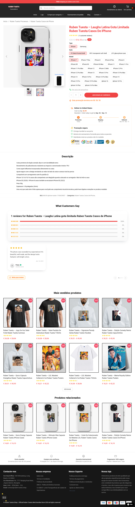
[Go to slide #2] (40, 92)
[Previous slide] (6, 56)
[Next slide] (62, 56)
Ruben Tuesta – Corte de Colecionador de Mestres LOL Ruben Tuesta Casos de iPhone (83, 437)
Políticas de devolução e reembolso (80, 482)
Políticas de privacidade (44, 482)
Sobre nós (40, 476)
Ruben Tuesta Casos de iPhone (42, 21)
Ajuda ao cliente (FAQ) (76, 488)
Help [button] (131, 504)
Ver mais (67, 389)
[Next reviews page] (125, 278)
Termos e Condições (43, 479)
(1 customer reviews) (85, 35)
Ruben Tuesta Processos (19, 21)
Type (70, 43)
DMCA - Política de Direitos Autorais (48, 485)
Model (71, 56)
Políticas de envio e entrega (78, 476)
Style (71, 50)
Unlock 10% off (4, 498)
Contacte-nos (73, 485)
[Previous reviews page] (115, 278)
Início (5, 21)
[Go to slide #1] (29, 92)
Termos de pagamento (76, 479)
